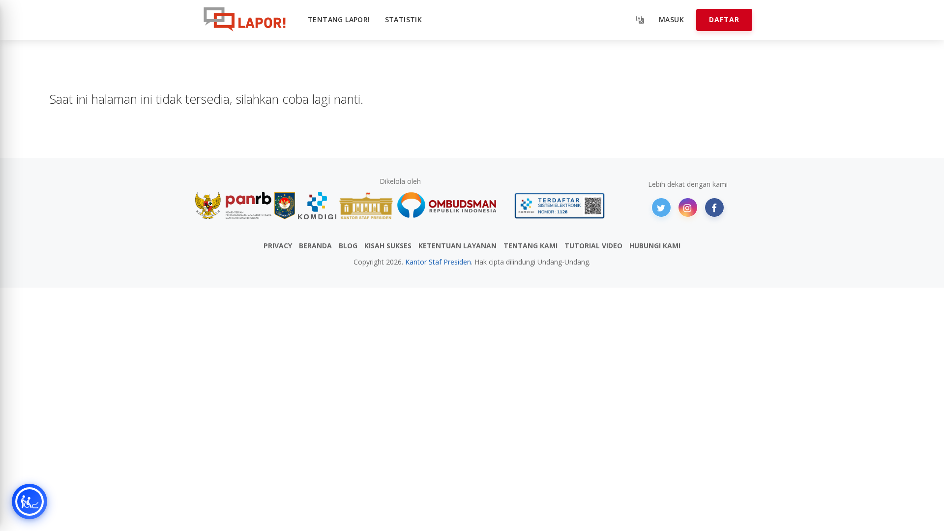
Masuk (671, 19)
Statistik (403, 19)
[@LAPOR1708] (661, 207)
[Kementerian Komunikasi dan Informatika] (317, 206)
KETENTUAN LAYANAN (457, 245)
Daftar (724, 19)
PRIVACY (278, 245)
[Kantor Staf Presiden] (366, 206)
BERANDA (315, 245)
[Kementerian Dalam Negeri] (285, 206)
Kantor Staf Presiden (438, 261)
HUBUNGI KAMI (654, 245)
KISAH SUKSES (388, 245)
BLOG (348, 245)
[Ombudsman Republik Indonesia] (452, 206)
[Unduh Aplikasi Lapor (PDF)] (559, 206)
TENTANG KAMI (530, 245)
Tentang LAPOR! (339, 19)
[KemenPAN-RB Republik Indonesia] (233, 206)
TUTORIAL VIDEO (593, 245)
